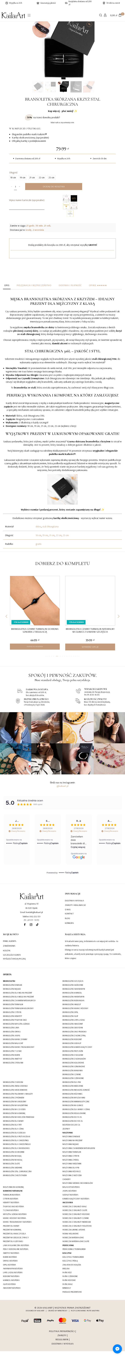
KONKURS (69, 923)
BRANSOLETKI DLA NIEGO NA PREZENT (18, 996)
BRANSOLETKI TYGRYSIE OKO (15, 1020)
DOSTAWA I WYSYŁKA (74, 900)
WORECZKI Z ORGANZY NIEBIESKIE (76, 1222)
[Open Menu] (29, 15)
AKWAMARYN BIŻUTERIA (13, 1268)
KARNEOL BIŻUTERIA (11, 1280)
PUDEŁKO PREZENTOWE (72, 1292)
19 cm (45, 535)
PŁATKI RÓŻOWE (69, 1280)
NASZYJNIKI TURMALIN (71, 1152)
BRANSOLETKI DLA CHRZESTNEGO (17, 1144)
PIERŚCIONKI (68, 1245)
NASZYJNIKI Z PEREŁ (70, 1160)
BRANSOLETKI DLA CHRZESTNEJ (16, 1140)
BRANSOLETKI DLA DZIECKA (14, 1132)
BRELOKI (66, 1268)
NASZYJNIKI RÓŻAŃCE (71, 1171)
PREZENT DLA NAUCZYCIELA (14, 1233)
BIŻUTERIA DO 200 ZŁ (71, 1124)
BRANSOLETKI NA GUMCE (72, 1105)
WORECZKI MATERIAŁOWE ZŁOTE (75, 1241)
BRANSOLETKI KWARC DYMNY (15, 1039)
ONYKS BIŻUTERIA (10, 1260)
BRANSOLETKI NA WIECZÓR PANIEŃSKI (18, 1117)
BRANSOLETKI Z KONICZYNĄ (74, 1035)
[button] (6, 616)
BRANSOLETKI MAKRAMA (72, 1070)
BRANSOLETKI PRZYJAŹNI (72, 1051)
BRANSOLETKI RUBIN (11, 1055)
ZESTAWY (66, 1128)
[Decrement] (11, 186)
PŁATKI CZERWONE (70, 1276)
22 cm (59, 535)
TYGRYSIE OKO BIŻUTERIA (13, 1206)
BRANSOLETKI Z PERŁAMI (13, 1062)
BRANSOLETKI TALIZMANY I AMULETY (18, 1094)
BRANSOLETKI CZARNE (71, 1074)
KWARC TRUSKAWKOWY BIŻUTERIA (17, 1222)
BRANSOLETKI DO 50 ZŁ (72, 1117)
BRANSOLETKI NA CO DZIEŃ (14, 1109)
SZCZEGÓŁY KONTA (12, 955)
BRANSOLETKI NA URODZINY (14, 1101)
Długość (13, 172)
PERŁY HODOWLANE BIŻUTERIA (15, 1249)
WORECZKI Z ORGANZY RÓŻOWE (76, 1214)
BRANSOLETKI (9, 981)
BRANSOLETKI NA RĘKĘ (12, 1156)
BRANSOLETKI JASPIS (11, 1035)
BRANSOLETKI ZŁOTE (11, 1163)
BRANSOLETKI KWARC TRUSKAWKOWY (18, 1047)
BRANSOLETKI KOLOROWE (73, 1062)
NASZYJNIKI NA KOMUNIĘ (13, 1187)
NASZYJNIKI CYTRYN (70, 1156)
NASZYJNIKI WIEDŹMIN (71, 1163)
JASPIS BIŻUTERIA (69, 1191)
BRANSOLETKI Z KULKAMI (72, 1055)
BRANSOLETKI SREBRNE (12, 1167)
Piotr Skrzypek (93, 1310)
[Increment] (19, 186)
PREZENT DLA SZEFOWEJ (13, 1241)
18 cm (38, 535)
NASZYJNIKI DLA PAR (70, 1167)
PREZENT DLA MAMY (11, 1226)
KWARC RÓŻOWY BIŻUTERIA (14, 1218)
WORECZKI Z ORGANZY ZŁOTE (74, 1210)
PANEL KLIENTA (9, 941)
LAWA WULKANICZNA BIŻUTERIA (16, 1245)
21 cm (52, 535)
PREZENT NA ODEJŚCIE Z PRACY (16, 1237)
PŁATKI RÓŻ (67, 1272)
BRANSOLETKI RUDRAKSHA (73, 1000)
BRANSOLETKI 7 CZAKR (12, 1051)
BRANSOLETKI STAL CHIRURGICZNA (17, 1171)
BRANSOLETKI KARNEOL (72, 992)
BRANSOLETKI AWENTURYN (73, 996)
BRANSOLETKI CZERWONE (73, 1078)
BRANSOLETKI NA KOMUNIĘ (14, 1113)
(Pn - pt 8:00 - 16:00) (31, 920)
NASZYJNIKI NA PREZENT (72, 1140)
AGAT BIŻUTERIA (9, 1284)
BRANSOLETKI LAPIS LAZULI (73, 1020)
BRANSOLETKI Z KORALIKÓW (74, 1058)
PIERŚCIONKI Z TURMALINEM (74, 1249)
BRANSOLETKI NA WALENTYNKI (15, 1105)
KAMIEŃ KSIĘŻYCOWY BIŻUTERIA (75, 1198)
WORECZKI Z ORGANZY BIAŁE (74, 1206)
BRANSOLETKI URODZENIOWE (15, 1090)
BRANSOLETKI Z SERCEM (13, 1082)
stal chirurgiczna (50, 526)
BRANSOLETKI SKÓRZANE (72, 985)
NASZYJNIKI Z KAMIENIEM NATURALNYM (78, 1148)
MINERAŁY (66, 1288)
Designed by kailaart (35, 1310)
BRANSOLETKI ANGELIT (71, 1004)
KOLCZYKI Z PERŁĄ (70, 1260)
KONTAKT (69, 913)
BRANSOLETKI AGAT (70, 1016)
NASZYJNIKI (67, 1132)
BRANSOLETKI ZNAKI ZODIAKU (15, 1086)
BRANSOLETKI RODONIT (72, 1039)
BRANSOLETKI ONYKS (12, 1031)
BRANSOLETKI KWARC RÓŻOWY (75, 1008)
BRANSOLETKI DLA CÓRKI (13, 1128)
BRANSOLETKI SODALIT (71, 1043)
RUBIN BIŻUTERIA (10, 1257)
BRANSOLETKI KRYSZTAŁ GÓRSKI (16, 1024)
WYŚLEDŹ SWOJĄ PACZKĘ (14, 959)
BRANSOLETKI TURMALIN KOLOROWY (18, 1008)
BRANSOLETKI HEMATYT (12, 1016)
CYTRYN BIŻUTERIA (10, 1198)
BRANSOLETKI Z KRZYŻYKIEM (15, 1175)
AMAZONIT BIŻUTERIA (11, 1288)
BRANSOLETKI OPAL (70, 1012)
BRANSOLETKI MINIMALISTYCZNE (75, 1101)
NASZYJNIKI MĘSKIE (70, 1144)
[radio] (13, 177)
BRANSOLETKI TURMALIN (13, 1004)
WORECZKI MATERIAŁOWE (73, 1237)
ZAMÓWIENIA (9, 945)
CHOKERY (66, 1179)
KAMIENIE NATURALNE (13, 1191)
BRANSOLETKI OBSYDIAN (72, 1027)
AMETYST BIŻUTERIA (11, 1253)
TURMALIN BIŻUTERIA (11, 1194)
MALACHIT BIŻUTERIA (71, 1187)
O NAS (68, 909)
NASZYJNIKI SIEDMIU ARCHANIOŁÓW (77, 1183)
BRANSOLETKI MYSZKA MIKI (73, 1097)
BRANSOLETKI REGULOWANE (74, 1113)
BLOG (67, 918)
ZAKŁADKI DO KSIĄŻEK (71, 1264)
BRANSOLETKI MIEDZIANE (72, 1086)
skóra (38, 526)
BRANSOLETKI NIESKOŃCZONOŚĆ (76, 1090)
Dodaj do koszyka (54, 186)
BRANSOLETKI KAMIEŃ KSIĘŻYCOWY (77, 1047)
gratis (38, 543)
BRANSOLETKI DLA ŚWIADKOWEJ (16, 1148)
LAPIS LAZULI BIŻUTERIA (12, 1272)
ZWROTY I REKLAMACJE (75, 905)
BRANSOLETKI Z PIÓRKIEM (13, 1097)
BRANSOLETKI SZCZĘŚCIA (72, 981)
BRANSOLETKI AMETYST (12, 1058)
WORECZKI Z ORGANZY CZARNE (75, 1218)
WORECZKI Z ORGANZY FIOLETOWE (77, 1226)
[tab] (7, 285)
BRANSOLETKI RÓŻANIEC (72, 1094)
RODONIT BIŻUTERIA (11, 1276)
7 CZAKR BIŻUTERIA (11, 1210)
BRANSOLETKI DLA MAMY (13, 1121)
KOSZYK (7, 950)
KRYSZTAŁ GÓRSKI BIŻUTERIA (15, 1214)
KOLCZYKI (66, 1253)
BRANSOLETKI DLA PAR (71, 1082)
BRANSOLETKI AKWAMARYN (73, 989)
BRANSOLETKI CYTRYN (12, 1012)
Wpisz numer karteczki (26, 200)
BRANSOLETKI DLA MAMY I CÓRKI (76, 1109)
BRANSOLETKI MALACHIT (13, 1043)
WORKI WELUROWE (70, 1233)
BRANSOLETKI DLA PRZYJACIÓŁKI (16, 1136)
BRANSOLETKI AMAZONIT (72, 1024)
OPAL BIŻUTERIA (9, 1264)
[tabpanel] (62, 422)
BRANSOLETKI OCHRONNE (13, 1152)
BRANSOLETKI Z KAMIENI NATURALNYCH (19, 1000)
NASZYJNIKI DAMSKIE (71, 1136)
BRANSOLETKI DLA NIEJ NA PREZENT (17, 992)
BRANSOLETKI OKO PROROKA (74, 1031)
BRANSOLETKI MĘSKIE (12, 989)
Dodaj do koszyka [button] (35, 646)
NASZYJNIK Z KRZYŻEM (72, 1175)
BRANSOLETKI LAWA (11, 1027)
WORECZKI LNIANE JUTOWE (73, 1229)
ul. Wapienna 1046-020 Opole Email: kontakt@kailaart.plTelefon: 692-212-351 (31, 910)
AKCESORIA (67, 1202)
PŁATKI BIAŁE (67, 1284)
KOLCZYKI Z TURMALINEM (73, 1257)
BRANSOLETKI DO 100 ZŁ (72, 1121)
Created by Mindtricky (57, 1310)
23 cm (66, 535)
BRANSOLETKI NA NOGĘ (12, 1160)
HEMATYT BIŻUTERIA (11, 1202)
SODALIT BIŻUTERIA (70, 1194)
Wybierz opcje (90, 647)
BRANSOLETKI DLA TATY (12, 1124)
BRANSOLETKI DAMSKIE (12, 985)
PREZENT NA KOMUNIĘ (12, 1229)
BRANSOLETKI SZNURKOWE (73, 1066)
